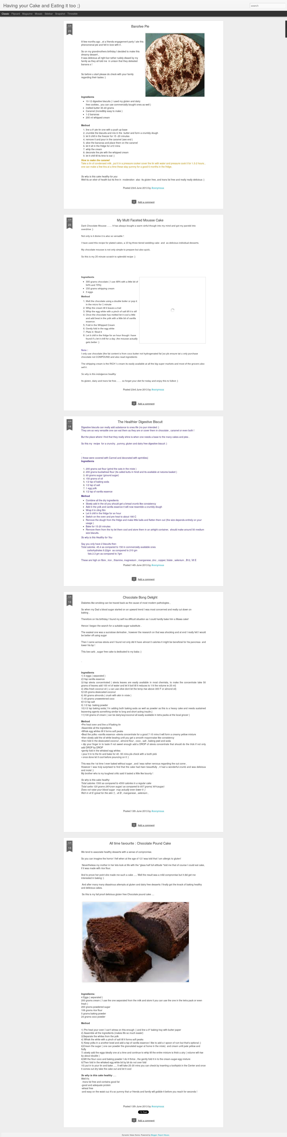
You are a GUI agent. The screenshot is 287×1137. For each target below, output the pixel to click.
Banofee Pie (140, 26)
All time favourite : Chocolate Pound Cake (140, 843)
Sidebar (49, 13)
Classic (5, 13)
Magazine (27, 13)
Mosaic (38, 13)
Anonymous (157, 188)
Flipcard (15, 13)
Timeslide (72, 13)
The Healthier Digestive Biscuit (140, 421)
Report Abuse (163, 1135)
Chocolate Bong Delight (140, 597)
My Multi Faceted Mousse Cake (140, 220)
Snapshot (60, 13)
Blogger (154, 1135)
